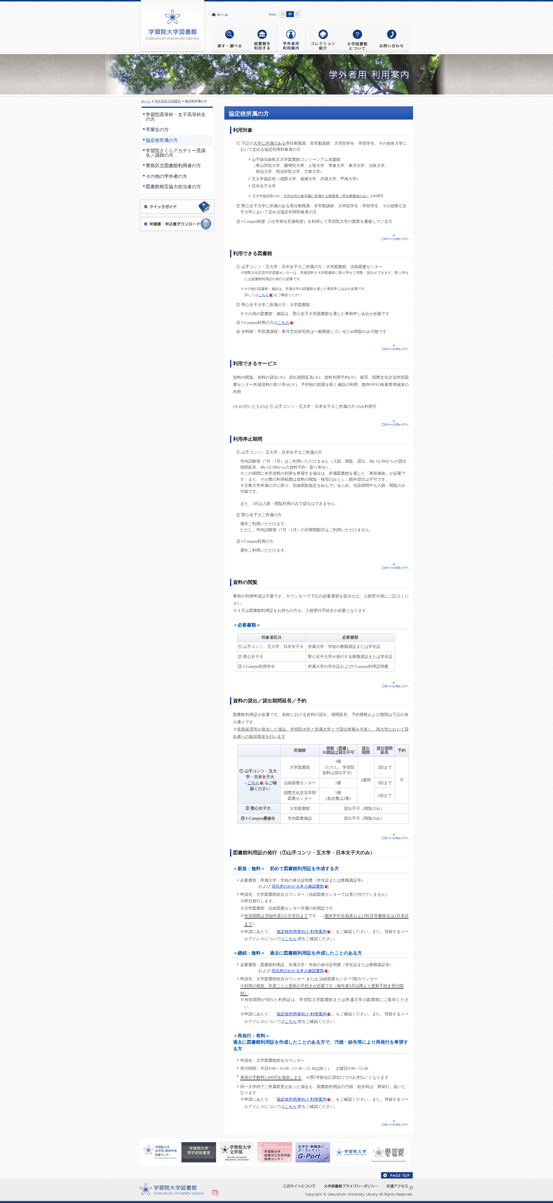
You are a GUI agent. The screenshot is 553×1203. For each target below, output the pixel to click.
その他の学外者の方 (166, 176)
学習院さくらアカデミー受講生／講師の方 (176, 153)
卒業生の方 (157, 129)
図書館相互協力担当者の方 (173, 186)
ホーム (146, 101)
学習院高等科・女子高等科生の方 (176, 117)
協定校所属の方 (162, 140)
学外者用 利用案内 (168, 101)
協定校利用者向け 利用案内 (302, 931)
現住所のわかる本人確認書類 (298, 886)
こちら (263, 295)
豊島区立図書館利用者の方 (173, 165)
